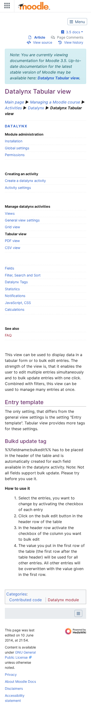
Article (39, 37)
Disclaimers (14, 688)
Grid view (12, 227)
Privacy (11, 674)
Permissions (15, 155)
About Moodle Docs (20, 681)
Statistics (12, 289)
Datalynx (36, 107)
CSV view (12, 248)
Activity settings (18, 188)
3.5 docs (72, 32)
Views (10, 213)
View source (42, 42)
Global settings (17, 148)
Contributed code (25, 599)
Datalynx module (63, 599)
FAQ (8, 335)
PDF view (12, 241)
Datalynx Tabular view (58, 78)
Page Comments (70, 37)
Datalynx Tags (16, 282)
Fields (9, 268)
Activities (13, 107)
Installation (13, 141)
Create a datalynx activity (25, 181)
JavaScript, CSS (18, 303)
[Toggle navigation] (6, 6)
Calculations (15, 309)
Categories (16, 594)
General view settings (22, 220)
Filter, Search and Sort (23, 275)
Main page (14, 102)
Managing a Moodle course (55, 102)
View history (73, 42)
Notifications (15, 296)
